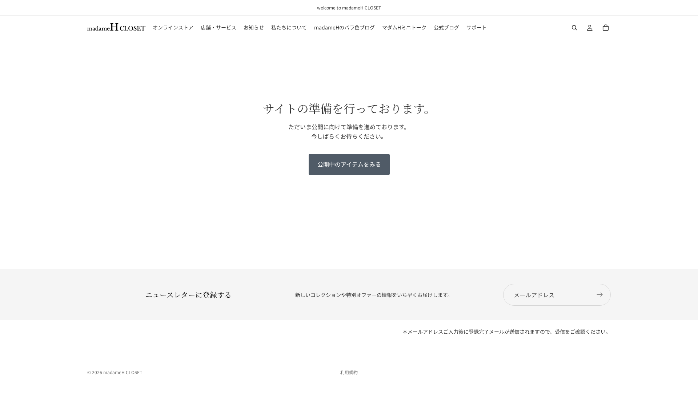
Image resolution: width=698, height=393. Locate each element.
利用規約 (349, 372)
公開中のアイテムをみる (349, 164)
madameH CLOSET (122, 372)
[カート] (606, 28)
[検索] (574, 28)
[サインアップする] (599, 294)
